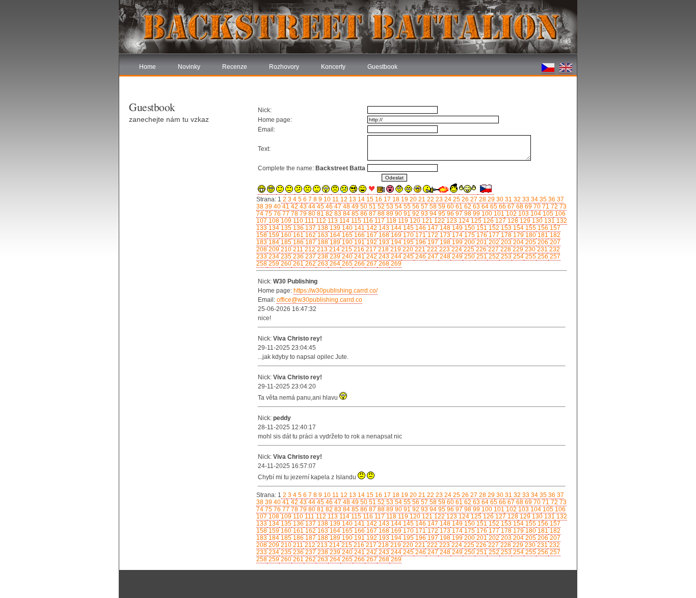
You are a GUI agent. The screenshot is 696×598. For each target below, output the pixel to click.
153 (505, 227)
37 (559, 199)
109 (285, 220)
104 (535, 213)
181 (542, 235)
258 (261, 263)
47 (337, 206)
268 (383, 263)
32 (516, 199)
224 (456, 249)
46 (328, 206)
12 (343, 199)
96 (449, 213)
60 (449, 206)
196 (420, 242)
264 (334, 263)
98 (467, 213)
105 (547, 213)
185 (285, 242)
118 (390, 220)
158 (261, 235)
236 (297, 256)
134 (273, 227)
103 (523, 213)
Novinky (189, 66)
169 (395, 235)
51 (371, 206)
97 (458, 213)
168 (383, 235)
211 (297, 249)
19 (403, 199)
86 (363, 213)
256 (542, 256)
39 (267, 206)
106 (559, 213)
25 (455, 199)
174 (456, 235)
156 (542, 227)
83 (337, 213)
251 (481, 256)
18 (395, 199)
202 (493, 242)
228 (505, 249)
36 (551, 199)
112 (320, 220)
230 (529, 249)
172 (432, 235)
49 (354, 206)
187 (310, 242)
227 (493, 249)
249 (456, 256)
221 (419, 249)
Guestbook (382, 66)
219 (395, 249)
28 (481, 199)
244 (395, 256)
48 (345, 206)
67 (510, 206)
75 (267, 213)
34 (533, 199)
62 (467, 206)
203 (505, 242)
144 (395, 227)
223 (444, 249)
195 (407, 242)
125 (475, 220)
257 (554, 256)
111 (308, 220)
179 (518, 235)
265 (346, 263)
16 (377, 199)
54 (397, 206)
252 (493, 256)
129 (524, 220)
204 (518, 242)
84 (345, 213)
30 (499, 199)
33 (525, 199)
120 (414, 220)
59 (441, 206)
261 (297, 263)
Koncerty (333, 66)
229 (517, 249)
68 (519, 206)
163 (322, 235)
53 (389, 206)
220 (407, 249)
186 (297, 242)
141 (359, 227)
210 (285, 249)
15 (369, 199)
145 (407, 227)
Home (147, 66)
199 (456, 242)
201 (481, 242)
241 (359, 256)
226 (480, 249)
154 (518, 227)
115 (355, 220)
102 (510, 213)
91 (406, 213)
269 (395, 263)
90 (397, 213)
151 (481, 227)
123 (451, 220)
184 (273, 242)
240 (346, 256)
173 (444, 235)
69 (527, 206)
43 (302, 206)
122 (439, 220)
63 (475, 206)
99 (475, 213)
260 (285, 263)
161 (297, 235)
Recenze (234, 66)
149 (456, 227)
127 (500, 220)
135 (285, 227)
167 (371, 235)
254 (518, 256)
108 (273, 220)
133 (261, 227)
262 (310, 263)
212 (309, 249)
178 (505, 235)
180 (530, 235)
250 (469, 256)
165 (346, 235)
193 (383, 242)
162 (310, 235)
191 (359, 242)
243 (383, 256)
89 (389, 213)
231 (542, 249)
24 (447, 199)
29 (490, 199)
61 (458, 206)
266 (359, 263)
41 (285, 206)
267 (371, 263)
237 (310, 256)
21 (421, 199)
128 (512, 220)
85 (354, 213)
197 (432, 242)
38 (259, 206)
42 (293, 206)
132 (561, 220)
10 (326, 199)
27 (473, 199)
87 (371, 213)
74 (259, 213)
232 (554, 249)
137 (310, 227)
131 (549, 220)
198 (444, 242)
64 (484, 206)
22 (429, 199)
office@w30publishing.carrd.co (319, 299)
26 (464, 199)
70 (536, 206)
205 (530, 242)
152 (493, 227)
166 (359, 235)
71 (545, 206)
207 (554, 242)
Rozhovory (284, 66)
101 (498, 213)
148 (444, 227)
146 (420, 227)
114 (344, 220)
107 (261, 220)
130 (536, 220)
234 (273, 256)
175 (469, 235)
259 (273, 263)
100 (486, 213)
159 (273, 235)
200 (469, 242)
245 (407, 256)
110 (297, 220)
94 (432, 213)
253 (505, 256)
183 (261, 242)
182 (554, 235)
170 (407, 235)
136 (297, 227)
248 (444, 256)
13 (351, 199)
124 (463, 220)
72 (553, 206)
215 (346, 249)
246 (420, 256)
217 (370, 249)
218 (383, 249)
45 (319, 206)
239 (334, 256)
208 (261, 249)
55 (406, 206)
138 (322, 227)
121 (426, 220)
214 (334, 249)
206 (542, 242)
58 (432, 206)
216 (358, 249)
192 (371, 242)
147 (432, 227)
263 (322, 263)
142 (371, 227)
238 (322, 256)
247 (432, 256)
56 (415, 206)
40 (276, 206)
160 (285, 235)
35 (542, 199)
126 (487, 220)
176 (481, 235)
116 (367, 220)
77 (285, 213)
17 (386, 199)
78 (293, 213)
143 (383, 227)
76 (276, 213)
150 (469, 227)
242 (371, 256)
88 (380, 213)
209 (273, 249)
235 (285, 256)
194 (395, 242)
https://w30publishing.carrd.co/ (335, 290)
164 (334, 235)
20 (412, 199)
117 (379, 220)
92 (415, 213)
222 (431, 249)
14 (360, 199)
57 (423, 206)
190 (346, 242)
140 (346, 227)
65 (493, 206)
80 (311, 213)
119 (402, 220)
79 (302, 213)
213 (321, 249)
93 (423, 213)
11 (335, 199)
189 (334, 242)
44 (311, 206)
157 (554, 227)
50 (363, 206)
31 (507, 199)
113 (332, 220)
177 (493, 235)
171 (420, 235)
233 (261, 256)
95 (441, 213)
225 (468, 249)
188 (322, 242)
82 (328, 213)
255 (530, 256)
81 (319, 213)
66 (501, 206)
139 (334, 227)
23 (438, 199)
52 (380, 206)
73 (562, 206)
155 (530, 227)
